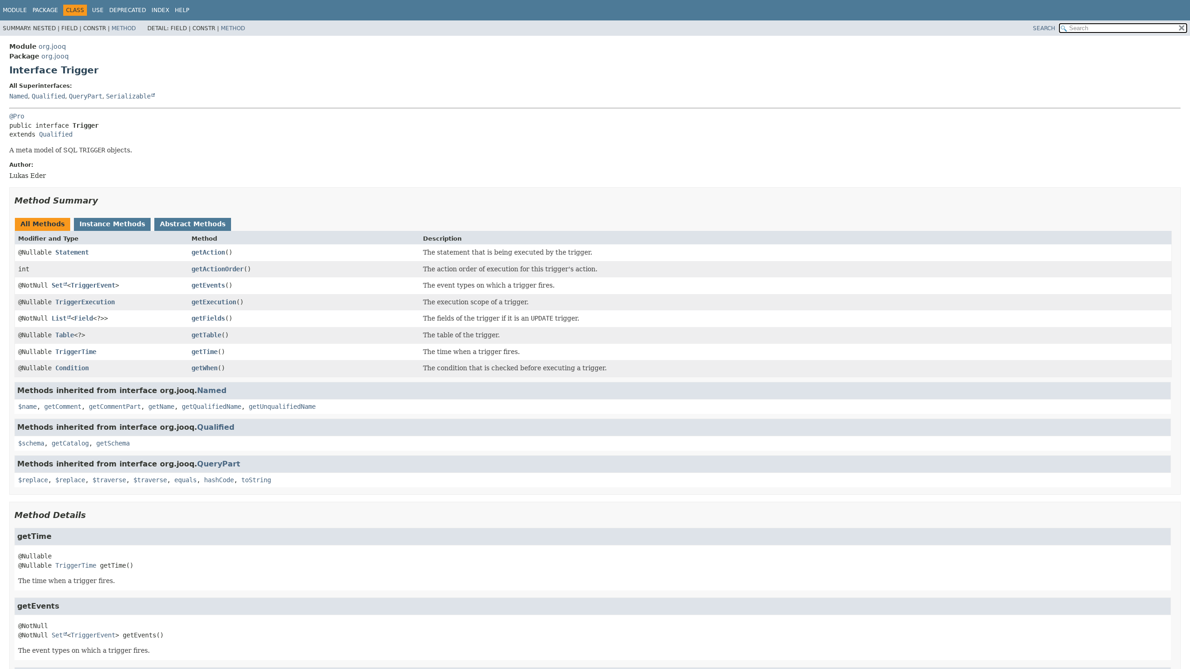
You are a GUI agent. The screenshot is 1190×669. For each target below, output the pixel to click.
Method (124, 28)
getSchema (113, 443)
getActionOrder (218, 269)
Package (45, 10)
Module (15, 10)
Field (83, 318)
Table (64, 335)
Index (160, 10)
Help (182, 10)
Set (57, 285)
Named (18, 96)
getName (161, 406)
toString (256, 480)
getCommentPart (115, 406)
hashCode (219, 480)
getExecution (214, 302)
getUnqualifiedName (282, 406)
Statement (72, 252)
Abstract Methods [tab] (192, 224)
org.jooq (52, 46)
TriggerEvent (93, 285)
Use (98, 10)
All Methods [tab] (42, 224)
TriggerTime (75, 351)
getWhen (205, 368)
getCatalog (70, 443)
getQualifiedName (211, 406)
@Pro (16, 116)
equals (185, 480)
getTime (205, 351)
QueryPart (85, 96)
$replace (33, 480)
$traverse (109, 480)
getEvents (208, 285)
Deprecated (127, 10)
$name (27, 406)
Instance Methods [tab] (112, 224)
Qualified (48, 96)
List (59, 318)
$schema (31, 443)
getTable (206, 335)
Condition (72, 368)
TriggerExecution (85, 302)
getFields (208, 318)
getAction (208, 252)
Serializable (128, 96)
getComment (62, 406)
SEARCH (1044, 28)
